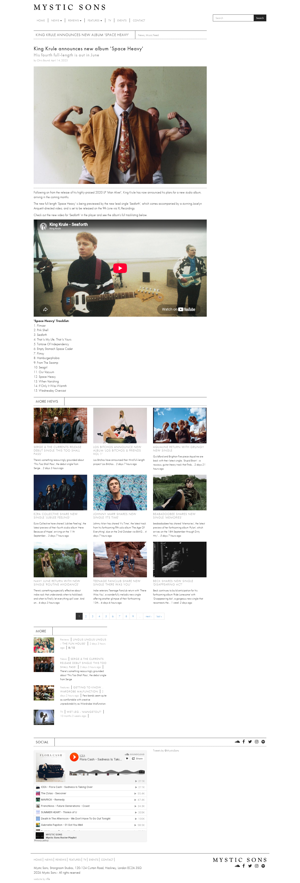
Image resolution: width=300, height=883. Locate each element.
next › (148, 616)
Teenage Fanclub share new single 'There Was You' (117, 582)
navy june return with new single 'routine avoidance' (57, 582)
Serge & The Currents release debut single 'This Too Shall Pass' (57, 450)
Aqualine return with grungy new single (178, 448)
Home (41, 20)
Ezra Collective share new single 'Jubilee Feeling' (56, 515)
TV (109, 20)
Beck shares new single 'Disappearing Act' (173, 582)
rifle (48, 879)
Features (94, 20)
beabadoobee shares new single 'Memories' (174, 515)
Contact (139, 20)
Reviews (73, 20)
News (55, 20)
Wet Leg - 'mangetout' (84, 712)
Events (122, 20)
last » (159, 616)
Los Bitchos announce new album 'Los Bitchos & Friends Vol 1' (117, 450)
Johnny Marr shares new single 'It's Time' (114, 515)
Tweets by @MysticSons (166, 750)
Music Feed (152, 35)
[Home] (69, 7)
